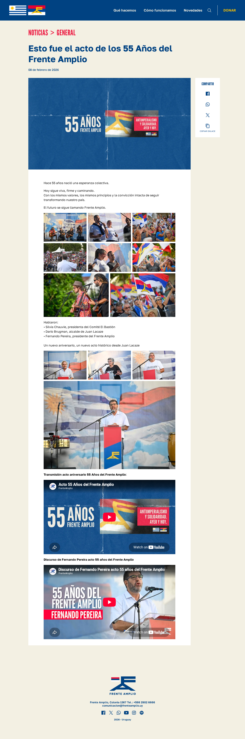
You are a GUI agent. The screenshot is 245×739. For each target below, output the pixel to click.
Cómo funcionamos (160, 10)
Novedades (193, 10)
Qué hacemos (125, 10)
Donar (229, 10)
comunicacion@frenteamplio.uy (122, 705)
